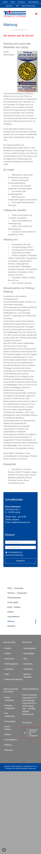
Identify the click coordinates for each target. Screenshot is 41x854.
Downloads (9, 659)
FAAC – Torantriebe (9, 699)
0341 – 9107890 (28, 709)
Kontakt (8, 648)
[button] (4, 850)
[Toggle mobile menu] (36, 14)
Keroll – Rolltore (8, 728)
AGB (7, 674)
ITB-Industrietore (10, 714)
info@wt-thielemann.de (20, 522)
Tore (25, 659)
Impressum (9, 669)
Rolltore (8, 734)
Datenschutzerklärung (14, 555)
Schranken (28, 664)
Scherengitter (29, 653)
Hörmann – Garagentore (10, 707)
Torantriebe (28, 669)
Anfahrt (8, 653)
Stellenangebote (11, 664)
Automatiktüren (30, 648)
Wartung (8, 745)
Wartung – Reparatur (28, 675)
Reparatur (9, 750)
